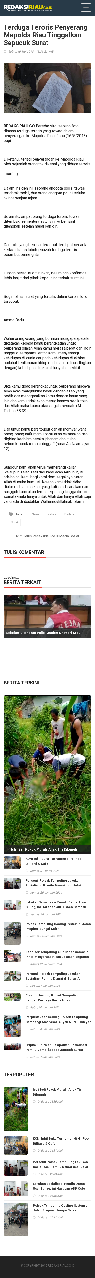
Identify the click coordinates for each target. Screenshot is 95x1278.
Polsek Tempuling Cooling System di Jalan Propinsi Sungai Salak (58, 926)
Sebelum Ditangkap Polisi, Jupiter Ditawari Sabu (43, 632)
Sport (14, 522)
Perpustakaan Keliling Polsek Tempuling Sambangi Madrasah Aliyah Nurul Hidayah (58, 1019)
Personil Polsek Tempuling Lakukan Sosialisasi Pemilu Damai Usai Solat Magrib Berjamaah (53, 885)
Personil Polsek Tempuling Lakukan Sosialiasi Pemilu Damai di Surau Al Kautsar (53, 978)
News (35, 514)
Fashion (52, 514)
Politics (69, 514)
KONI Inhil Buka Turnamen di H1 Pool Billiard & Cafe (54, 861)
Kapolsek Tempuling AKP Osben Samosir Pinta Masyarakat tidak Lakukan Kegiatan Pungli (57, 957)
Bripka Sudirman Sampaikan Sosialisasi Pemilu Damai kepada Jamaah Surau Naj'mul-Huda (56, 1050)
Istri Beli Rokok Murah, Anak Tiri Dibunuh (44, 849)
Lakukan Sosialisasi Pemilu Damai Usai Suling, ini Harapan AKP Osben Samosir (56, 904)
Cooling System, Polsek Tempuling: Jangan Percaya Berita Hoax (53, 998)
